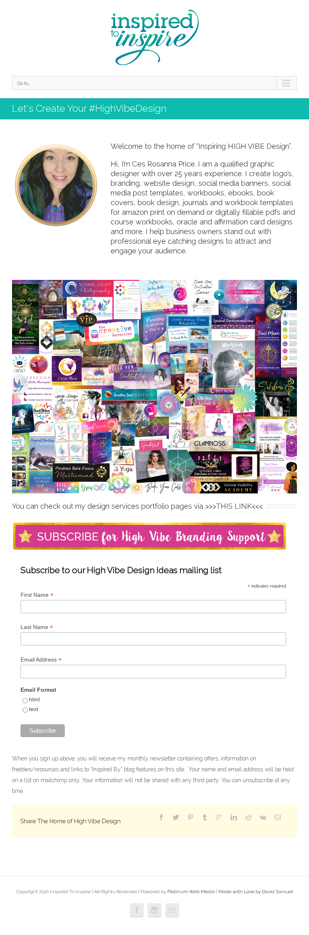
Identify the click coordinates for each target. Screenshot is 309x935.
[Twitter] (176, 817)
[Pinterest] (190, 817)
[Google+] (219, 817)
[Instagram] (154, 910)
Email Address (41, 660)
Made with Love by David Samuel (255, 891)
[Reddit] (248, 817)
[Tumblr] (205, 817)
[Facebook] (161, 817)
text (33, 709)
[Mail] (277, 817)
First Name (37, 595)
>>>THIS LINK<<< (234, 506)
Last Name (37, 627)
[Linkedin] (234, 817)
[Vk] (263, 817)
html (34, 699)
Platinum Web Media (191, 891)
